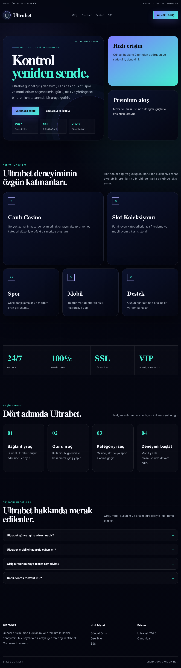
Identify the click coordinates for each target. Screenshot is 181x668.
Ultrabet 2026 (146, 633)
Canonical (144, 638)
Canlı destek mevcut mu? (24, 578)
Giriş (74, 15)
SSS (110, 15)
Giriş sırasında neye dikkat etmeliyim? (33, 564)
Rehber (100, 15)
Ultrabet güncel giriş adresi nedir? (30, 535)
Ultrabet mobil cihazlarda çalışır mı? (31, 549)
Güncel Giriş (165, 15)
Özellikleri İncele (58, 111)
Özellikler (86, 15)
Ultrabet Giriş (26, 111)
